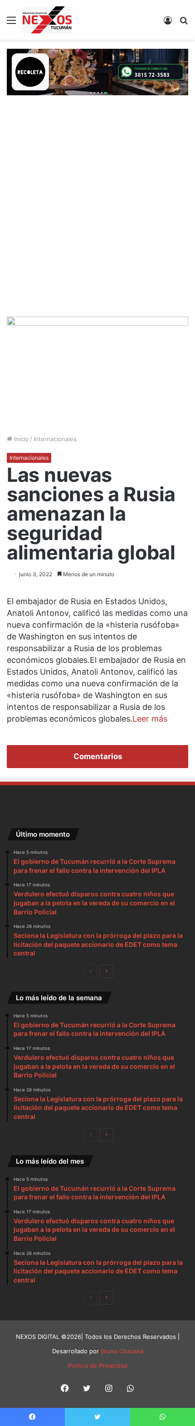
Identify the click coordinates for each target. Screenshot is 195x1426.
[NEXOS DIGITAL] (47, 19)
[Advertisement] (97, 215)
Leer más (149, 718)
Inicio (20, 439)
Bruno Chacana (122, 1351)
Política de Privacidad (97, 1365)
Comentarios (97, 756)
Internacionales (55, 439)
